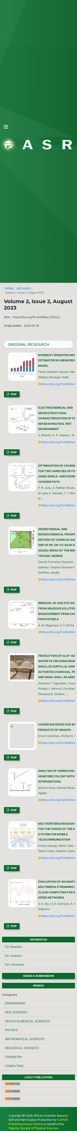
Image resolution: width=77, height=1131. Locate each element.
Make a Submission (38, 976)
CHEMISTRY (13, 1057)
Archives (23, 288)
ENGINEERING (15, 1003)
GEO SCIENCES (16, 1012)
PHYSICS (11, 1030)
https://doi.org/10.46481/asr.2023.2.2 (36, 317)
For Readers (13, 947)
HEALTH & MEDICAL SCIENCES (27, 1021)
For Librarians (14, 964)
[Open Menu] (6, 126)
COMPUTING (14, 1066)
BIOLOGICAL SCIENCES (22, 1048)
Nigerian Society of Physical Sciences (33, 1128)
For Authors (13, 956)
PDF (13, 394)
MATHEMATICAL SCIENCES (24, 1039)
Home (9, 288)
